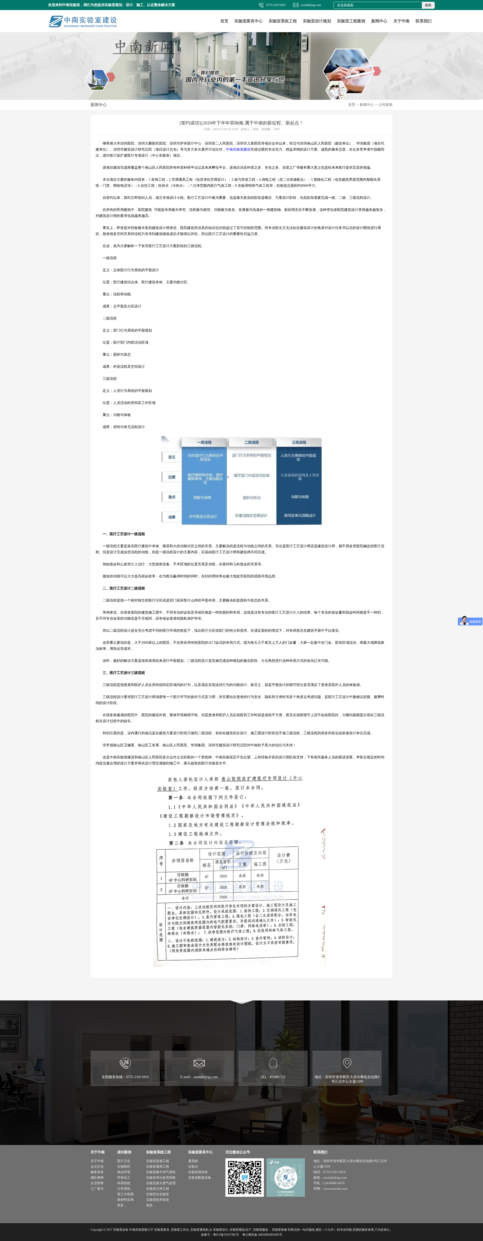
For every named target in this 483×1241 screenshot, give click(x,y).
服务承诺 (97, 1172)
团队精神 (97, 1177)
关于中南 (401, 21)
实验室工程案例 (351, 21)
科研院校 (123, 1183)
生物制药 (123, 1166)
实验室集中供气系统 (161, 1172)
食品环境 (123, 1172)
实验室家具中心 (248, 21)
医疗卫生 (123, 1161)
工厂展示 (97, 1188)
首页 (224, 21)
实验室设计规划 (317, 21)
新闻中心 (379, 21)
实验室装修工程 (157, 1161)
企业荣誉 (97, 1183)
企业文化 (97, 1166)
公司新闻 (385, 105)
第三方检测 (125, 1194)
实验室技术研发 (157, 1200)
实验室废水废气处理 (161, 1183)
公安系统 (123, 1188)
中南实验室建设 (238, 149)
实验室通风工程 (157, 1166)
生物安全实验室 (157, 1194)
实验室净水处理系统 (161, 1177)
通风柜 (193, 1161)
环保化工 (123, 1177)
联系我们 (424, 21)
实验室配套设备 (199, 1177)
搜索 (428, 5)
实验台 (193, 1166)
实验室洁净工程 (157, 1188)
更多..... (122, 1205)
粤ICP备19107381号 (226, 1234)
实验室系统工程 (283, 21)
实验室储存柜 (198, 1172)
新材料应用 (125, 1200)
